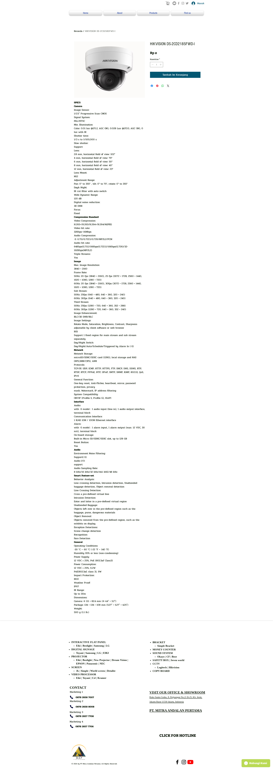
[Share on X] (168, 86)
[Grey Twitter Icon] (187, 3)
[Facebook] (177, 762)
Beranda (78, 31)
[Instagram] (184, 762)
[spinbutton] (156, 64)
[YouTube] (174, 3)
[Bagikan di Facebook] (152, 86)
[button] (168, 3)
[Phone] (71, 697)
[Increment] (161, 64)
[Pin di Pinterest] (157, 86)
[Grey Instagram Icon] (183, 3)
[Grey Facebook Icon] (178, 3)
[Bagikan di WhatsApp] (162, 86)
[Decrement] (152, 64)
